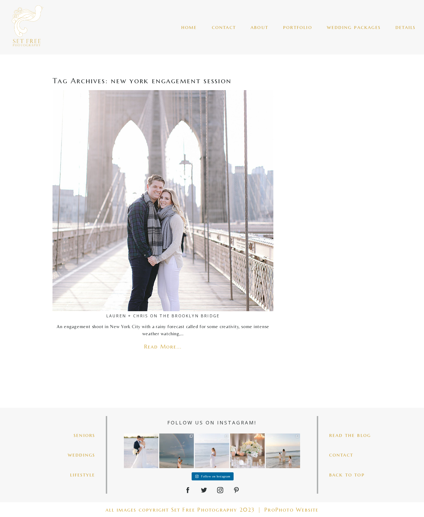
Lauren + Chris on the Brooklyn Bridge (163, 316)
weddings (81, 454)
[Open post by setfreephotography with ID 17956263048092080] (247, 450)
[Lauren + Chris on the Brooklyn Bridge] (163, 200)
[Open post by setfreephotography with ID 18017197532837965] (212, 450)
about (259, 27)
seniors (84, 435)
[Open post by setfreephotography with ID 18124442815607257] (283, 450)
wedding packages (354, 27)
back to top (347, 474)
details (405, 27)
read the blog (350, 435)
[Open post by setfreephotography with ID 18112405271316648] (176, 450)
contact (224, 27)
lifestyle (82, 474)
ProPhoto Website (291, 509)
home (189, 27)
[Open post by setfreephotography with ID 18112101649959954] (141, 450)
